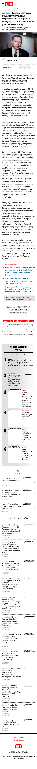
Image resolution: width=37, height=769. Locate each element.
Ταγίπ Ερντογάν (19, 78)
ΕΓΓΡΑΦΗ (30, 331)
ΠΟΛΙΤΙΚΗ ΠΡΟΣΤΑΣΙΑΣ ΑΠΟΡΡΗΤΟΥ (24, 335)
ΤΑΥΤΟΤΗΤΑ (18, 738)
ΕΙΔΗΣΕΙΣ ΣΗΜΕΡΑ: (11, 264)
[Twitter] (34, 54)
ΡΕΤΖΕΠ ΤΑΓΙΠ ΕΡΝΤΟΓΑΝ (18, 313)
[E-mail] (28, 67)
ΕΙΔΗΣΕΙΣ (9, 8)
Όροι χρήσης (7, 756)
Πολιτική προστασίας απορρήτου (23, 756)
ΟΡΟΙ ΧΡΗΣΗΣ (7, 335)
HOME (4, 8)
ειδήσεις (29, 299)
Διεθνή (16, 8)
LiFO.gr (18, 297)
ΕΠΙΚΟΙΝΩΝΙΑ (18, 740)
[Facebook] (31, 54)
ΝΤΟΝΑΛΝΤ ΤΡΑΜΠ (23, 307)
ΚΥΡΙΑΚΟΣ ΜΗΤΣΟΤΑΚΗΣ (18, 310)
